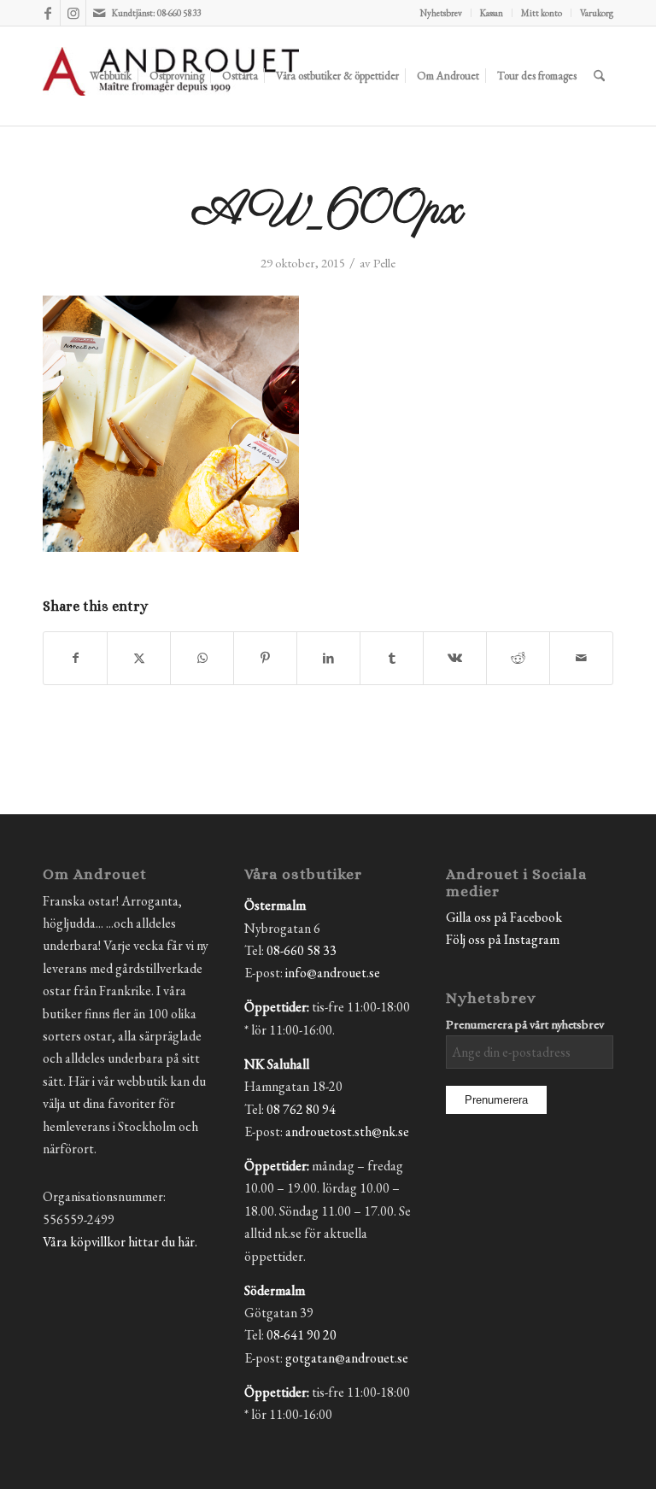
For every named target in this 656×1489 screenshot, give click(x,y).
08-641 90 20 (301, 1335)
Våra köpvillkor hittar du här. (120, 1242)
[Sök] (599, 76)
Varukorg (596, 13)
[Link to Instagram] (73, 13)
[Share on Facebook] (75, 658)
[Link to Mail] (99, 13)
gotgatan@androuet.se (346, 1358)
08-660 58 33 (301, 950)
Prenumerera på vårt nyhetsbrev (525, 1024)
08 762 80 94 (301, 1109)
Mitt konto (541, 13)
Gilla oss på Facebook (504, 917)
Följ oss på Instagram (502, 939)
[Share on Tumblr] (391, 658)
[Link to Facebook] (47, 13)
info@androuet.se (332, 973)
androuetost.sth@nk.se (347, 1131)
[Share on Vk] (455, 658)
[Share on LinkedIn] (328, 658)
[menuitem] (442, 13)
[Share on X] (139, 658)
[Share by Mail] (581, 658)
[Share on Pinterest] (265, 658)
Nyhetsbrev (441, 13)
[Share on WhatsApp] (202, 658)
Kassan (491, 13)
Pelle (384, 263)
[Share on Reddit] (518, 658)
